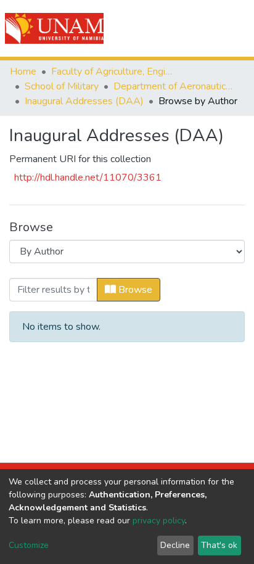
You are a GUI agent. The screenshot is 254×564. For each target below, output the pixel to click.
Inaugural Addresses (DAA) (84, 101)
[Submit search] (174, 28)
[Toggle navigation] (236, 28)
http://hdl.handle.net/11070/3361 (88, 177)
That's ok (219, 545)
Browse (134, 289)
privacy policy (159, 520)
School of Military (62, 86)
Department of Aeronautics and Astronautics (175, 86)
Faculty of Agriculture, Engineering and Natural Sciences (112, 71)
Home (23, 71)
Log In (200, 28)
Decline (175, 545)
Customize (29, 545)
